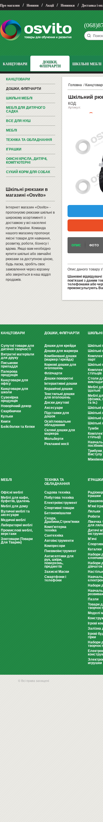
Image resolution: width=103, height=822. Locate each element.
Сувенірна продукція (9, 399)
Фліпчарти (53, 373)
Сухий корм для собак (28, 172)
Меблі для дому (14, 506)
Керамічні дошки (58, 389)
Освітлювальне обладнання (57, 423)
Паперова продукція (9, 373)
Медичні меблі (13, 520)
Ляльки (94, 511)
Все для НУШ (18, 121)
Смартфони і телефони (55, 578)
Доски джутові (56, 403)
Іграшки (13, 149)
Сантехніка (53, 535)
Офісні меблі (12, 492)
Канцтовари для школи (14, 390)
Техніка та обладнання (29, 140)
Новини (33, 5)
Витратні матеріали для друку (17, 356)
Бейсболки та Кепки (18, 427)
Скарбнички (11, 411)
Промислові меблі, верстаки (17, 532)
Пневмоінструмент (60, 551)
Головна (75, 85)
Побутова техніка (59, 498)
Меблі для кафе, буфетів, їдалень (15, 499)
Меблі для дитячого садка (25, 109)
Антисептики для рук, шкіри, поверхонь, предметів (59, 561)
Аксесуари (53, 408)
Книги (5, 421)
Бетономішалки (57, 513)
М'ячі (92, 539)
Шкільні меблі (19, 98)
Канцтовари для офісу (14, 382)
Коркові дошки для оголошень (60, 366)
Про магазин (10, 5)
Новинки (68, 5)
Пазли (93, 599)
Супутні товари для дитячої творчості (17, 347)
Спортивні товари (59, 508)
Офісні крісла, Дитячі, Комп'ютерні (26, 161)
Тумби (93, 428)
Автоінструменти (59, 541)
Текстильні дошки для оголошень (59, 395)
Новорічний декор (16, 406)
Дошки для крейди (60, 346)
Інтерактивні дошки (60, 384)
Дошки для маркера (61, 351)
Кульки (7, 416)
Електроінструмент (60, 503)
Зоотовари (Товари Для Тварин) (17, 540)
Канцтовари (18, 79)
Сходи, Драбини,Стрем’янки (61, 520)
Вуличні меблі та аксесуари (15, 513)
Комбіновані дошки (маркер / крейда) (60, 357)
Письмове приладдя (9, 364)
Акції (49, 5)
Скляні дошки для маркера (59, 432)
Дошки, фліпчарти (23, 89)
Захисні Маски (56, 572)
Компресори (54, 546)
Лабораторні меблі (16, 525)
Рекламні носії (56, 444)
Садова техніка (57, 492)
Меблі (11, 130)
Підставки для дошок (56, 414)
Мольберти (53, 439)
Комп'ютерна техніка (55, 528)
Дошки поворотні (58, 378)
